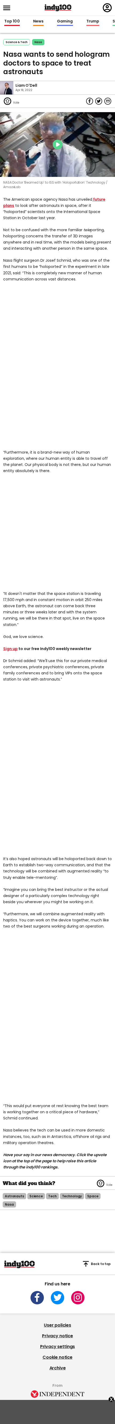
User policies (57, 1325)
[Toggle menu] (8, 8)
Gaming (65, 21)
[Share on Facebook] (89, 101)
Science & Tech (17, 42)
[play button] (57, 144)
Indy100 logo (58, 7)
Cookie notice (57, 1357)
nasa (38, 42)
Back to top (101, 1264)
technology (72, 1196)
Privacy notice (57, 1336)
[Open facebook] (37, 1297)
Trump (92, 21)
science (36, 1196)
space (92, 1196)
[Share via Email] (107, 101)
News (38, 21)
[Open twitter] (57, 1297)
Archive (57, 1368)
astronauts (14, 1196)
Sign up (10, 648)
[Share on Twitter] (98, 101)
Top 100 (12, 21)
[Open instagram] (78, 1297)
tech (52, 1196)
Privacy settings (57, 1346)
